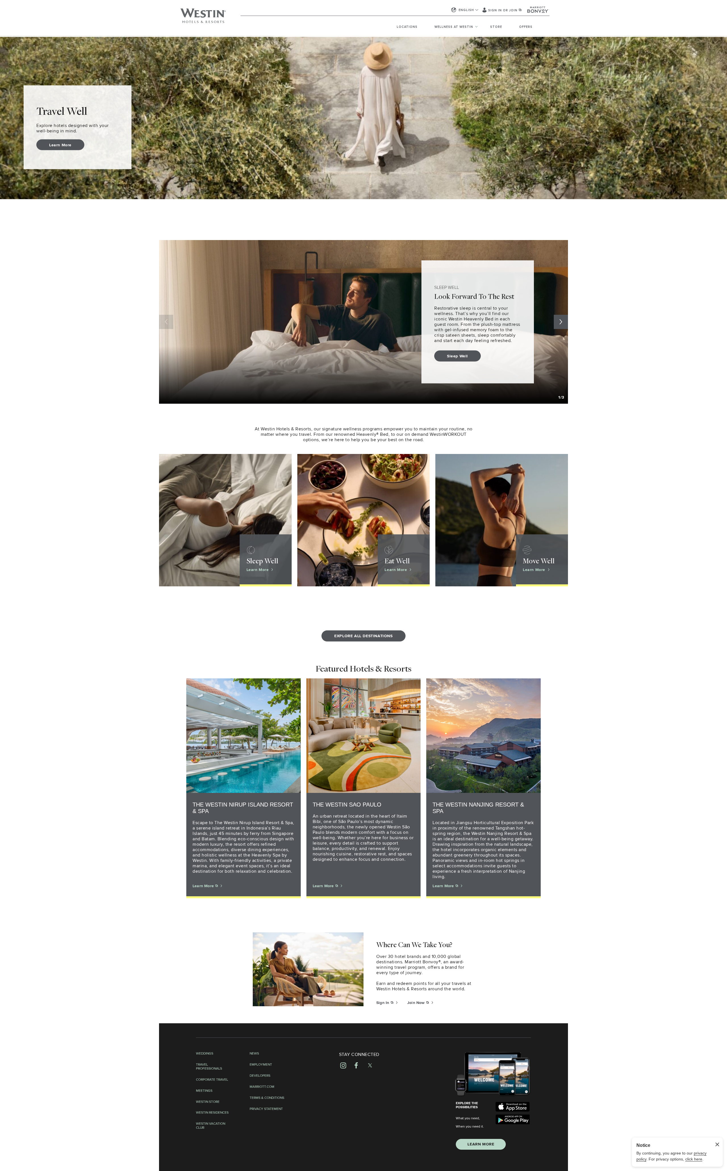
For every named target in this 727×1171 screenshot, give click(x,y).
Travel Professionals (209, 1066)
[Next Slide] (561, 322)
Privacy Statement (266, 1109)
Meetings (204, 1091)
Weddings (204, 1053)
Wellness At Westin (453, 26)
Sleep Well (457, 356)
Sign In (383, 1003)
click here (693, 1159)
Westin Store (208, 1102)
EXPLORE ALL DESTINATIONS (363, 636)
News (254, 1053)
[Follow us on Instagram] (343, 1065)
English (466, 10)
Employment (261, 1064)
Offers (525, 26)
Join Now (416, 1003)
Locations (407, 26)
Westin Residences (212, 1112)
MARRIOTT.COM (262, 1087)
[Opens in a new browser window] (513, 1107)
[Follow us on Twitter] (370, 1065)
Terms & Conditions (267, 1098)
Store (496, 26)
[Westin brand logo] (203, 18)
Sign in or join (503, 10)
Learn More (60, 145)
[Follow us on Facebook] (356, 1065)
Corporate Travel (212, 1080)
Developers (260, 1076)
